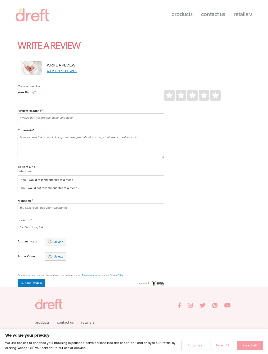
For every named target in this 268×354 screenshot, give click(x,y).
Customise (195, 345)
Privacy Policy (116, 275)
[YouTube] (227, 306)
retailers (244, 14)
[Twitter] (203, 306)
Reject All (222, 345)
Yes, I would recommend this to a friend (47, 179)
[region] (134, 341)
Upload (58, 241)
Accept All (250, 345)
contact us (214, 14)
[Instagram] (191, 306)
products (183, 14)
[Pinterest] (215, 306)
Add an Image (27, 241)
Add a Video (26, 256)
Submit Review (31, 283)
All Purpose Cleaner (62, 71)
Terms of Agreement (91, 275)
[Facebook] (180, 306)
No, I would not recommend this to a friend (49, 188)
